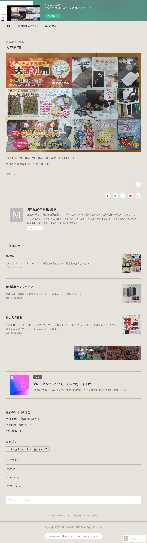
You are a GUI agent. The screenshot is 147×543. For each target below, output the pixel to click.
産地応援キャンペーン (19, 287)
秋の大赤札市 (14, 317)
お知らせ (40, 449)
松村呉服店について (28, 25)
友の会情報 (51, 25)
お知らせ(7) (11, 174)
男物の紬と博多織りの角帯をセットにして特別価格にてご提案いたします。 (45, 294)
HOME (7, 25)
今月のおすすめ (18, 449)
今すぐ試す (52, 16)
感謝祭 (10, 256)
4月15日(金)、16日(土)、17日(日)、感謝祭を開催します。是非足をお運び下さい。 (48, 263)
